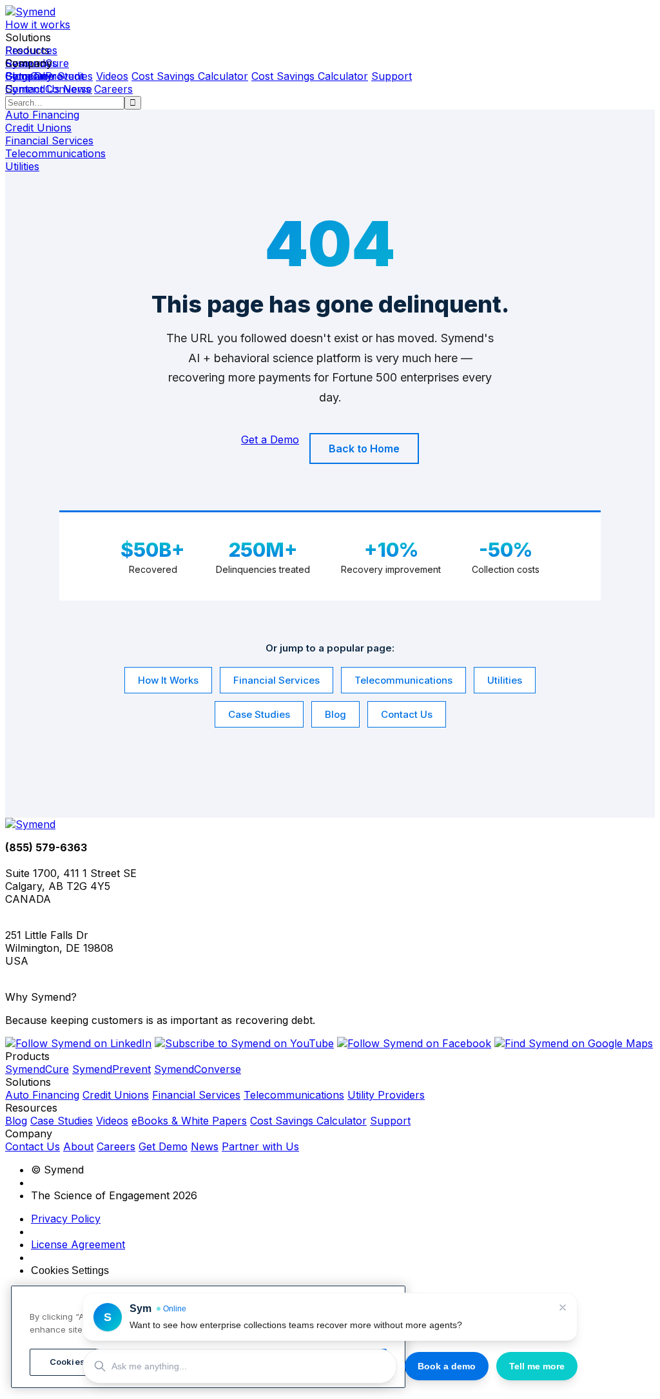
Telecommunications (403, 680)
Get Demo (163, 1146)
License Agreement (78, 1244)
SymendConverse (197, 1069)
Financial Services (276, 680)
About (78, 1146)
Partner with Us (260, 1146)
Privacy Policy (66, 1218)
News (77, 88)
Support (391, 76)
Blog (335, 714)
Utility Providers (386, 1094)
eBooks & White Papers (189, 1120)
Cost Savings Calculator (189, 76)
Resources (31, 50)
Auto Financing (42, 1094)
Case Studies (259, 714)
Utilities (504, 680)
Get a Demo (34, 76)
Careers (113, 88)
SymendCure (37, 1069)
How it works (37, 24)
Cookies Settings (70, 1270)
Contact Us (32, 88)
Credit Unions (115, 1094)
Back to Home (364, 448)
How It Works (168, 680)
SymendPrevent (111, 1069)
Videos (112, 76)
